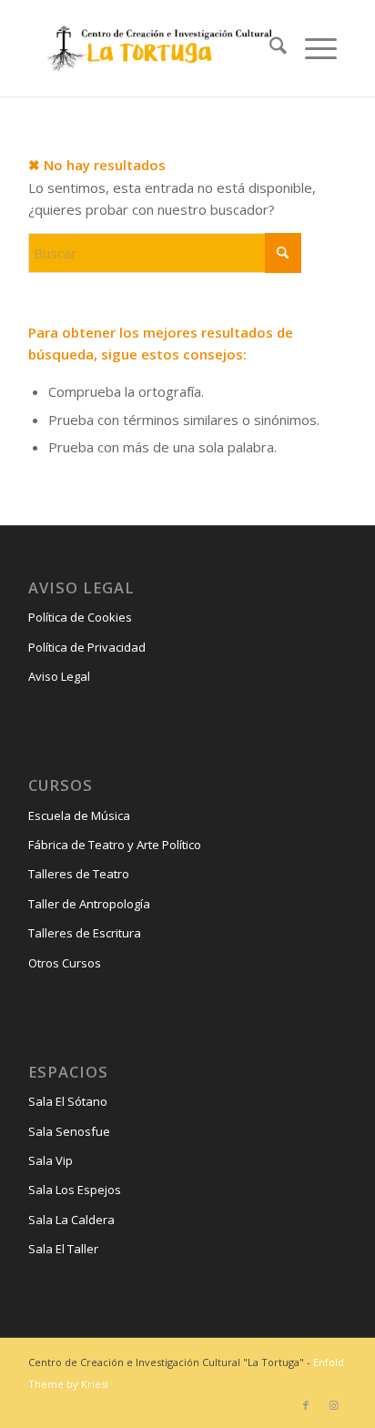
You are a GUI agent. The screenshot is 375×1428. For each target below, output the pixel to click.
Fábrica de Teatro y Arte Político (114, 844)
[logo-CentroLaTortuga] (157, 48)
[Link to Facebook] (305, 1405)
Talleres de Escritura (84, 933)
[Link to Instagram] (333, 1405)
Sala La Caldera (71, 1219)
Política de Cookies (80, 617)
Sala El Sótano (67, 1101)
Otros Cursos (64, 963)
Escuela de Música (79, 815)
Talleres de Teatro (78, 874)
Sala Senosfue (69, 1131)
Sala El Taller (63, 1249)
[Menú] (312, 48)
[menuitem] (269, 48)
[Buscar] (269, 48)
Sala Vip (50, 1160)
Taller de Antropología (89, 904)
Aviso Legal (59, 676)
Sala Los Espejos (74, 1189)
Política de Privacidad (87, 647)
